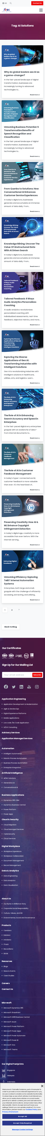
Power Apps (8, 814)
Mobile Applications (11, 718)
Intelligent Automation (13, 753)
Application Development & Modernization (21, 704)
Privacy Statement (10, 1112)
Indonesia (11, 1082)
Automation (8, 748)
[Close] (42, 1086)
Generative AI (9, 783)
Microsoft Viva (9, 1045)
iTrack (6, 944)
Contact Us (7, 989)
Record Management (12, 865)
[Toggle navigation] (41, 10)
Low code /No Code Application (16, 723)
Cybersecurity (9, 834)
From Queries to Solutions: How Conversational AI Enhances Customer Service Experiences (21, 192)
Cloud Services (10, 838)
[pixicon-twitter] (14, 687)
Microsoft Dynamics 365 (13, 1008)
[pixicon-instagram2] (37, 687)
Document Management (14, 860)
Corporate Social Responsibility (16, 908)
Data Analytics (9, 880)
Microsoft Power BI (11, 1040)
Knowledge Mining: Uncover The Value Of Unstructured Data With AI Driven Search (22, 247)
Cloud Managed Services (14, 829)
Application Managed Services (17, 738)
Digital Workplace (11, 846)
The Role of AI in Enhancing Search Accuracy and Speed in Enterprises (21, 419)
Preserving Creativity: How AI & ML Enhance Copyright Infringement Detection (21, 525)
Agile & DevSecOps (11, 709)
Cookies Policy (32, 1109)
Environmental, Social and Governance (19, 918)
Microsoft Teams (10, 1049)
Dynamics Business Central (15, 805)
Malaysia (10, 1075)
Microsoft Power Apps (12, 1031)
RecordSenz (8, 949)
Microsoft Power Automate (14, 1035)
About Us (6, 898)
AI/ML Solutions (10, 778)
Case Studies (9, 975)
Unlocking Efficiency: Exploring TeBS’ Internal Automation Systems (21, 580)
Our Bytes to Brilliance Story (15, 904)
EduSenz (7, 935)
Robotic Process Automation (15, 758)
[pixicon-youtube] (29, 687)
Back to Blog (10, 627)
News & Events (9, 971)
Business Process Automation (15, 763)
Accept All (22, 1116)
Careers (6, 983)
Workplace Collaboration (14, 856)
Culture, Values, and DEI (13, 913)
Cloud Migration (10, 825)
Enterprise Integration (12, 767)
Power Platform (10, 809)
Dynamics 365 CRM (11, 800)
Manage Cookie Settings (22, 1129)
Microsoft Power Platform (14, 1026)
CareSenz (7, 930)
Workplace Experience (12, 851)
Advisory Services (11, 732)
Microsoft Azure (10, 1022)
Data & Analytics (10, 870)
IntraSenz (7, 940)
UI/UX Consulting (10, 727)
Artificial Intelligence (12, 773)
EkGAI (6, 953)
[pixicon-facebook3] (6, 687)
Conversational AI (11, 787)
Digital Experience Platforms (15, 713)
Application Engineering (14, 699)
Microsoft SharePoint (12, 1012)
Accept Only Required (22, 1123)
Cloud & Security (10, 819)
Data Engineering (10, 876)
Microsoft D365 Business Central (17, 1017)
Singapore (10, 1070)
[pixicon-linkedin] (21, 687)
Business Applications (13, 795)
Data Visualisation (11, 885)
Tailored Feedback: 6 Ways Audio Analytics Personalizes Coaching (20, 302)
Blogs (6, 966)
